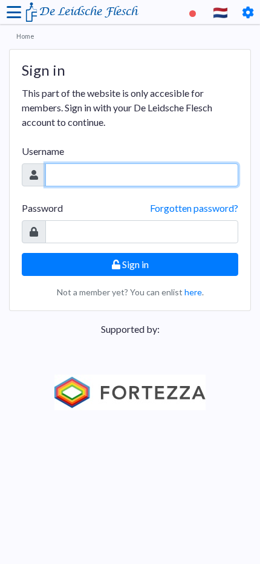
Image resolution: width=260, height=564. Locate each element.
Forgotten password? (194, 208)
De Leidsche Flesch (88, 12)
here (193, 292)
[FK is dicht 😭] (194, 12)
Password (42, 208)
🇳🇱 (220, 12)
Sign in (134, 264)
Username (43, 151)
